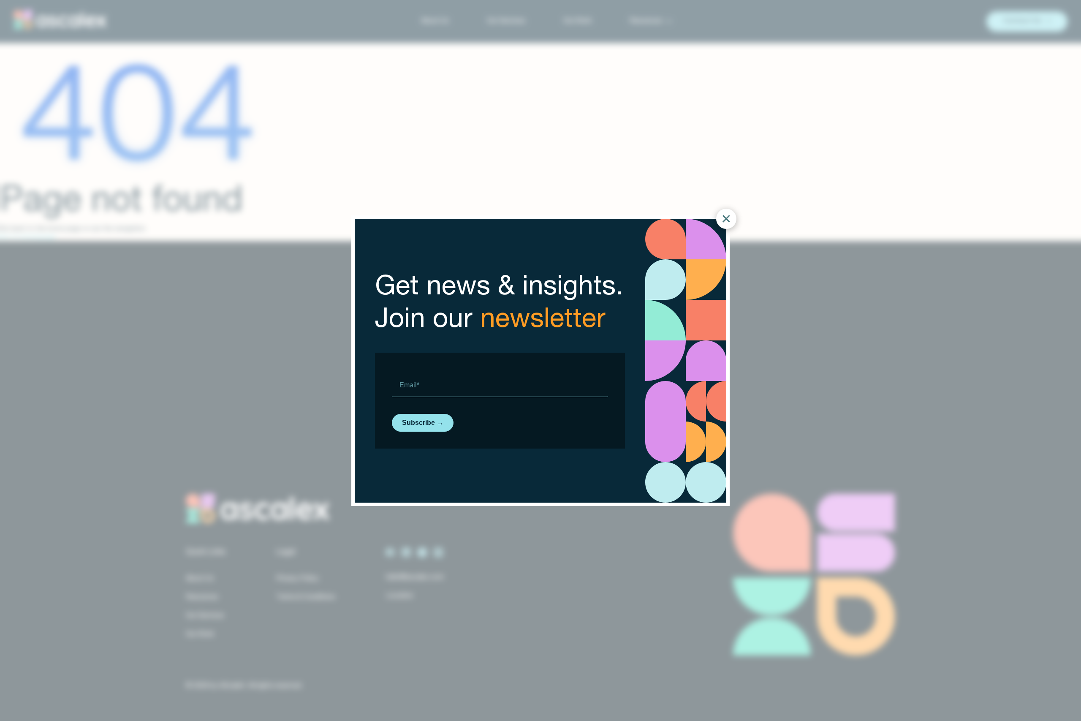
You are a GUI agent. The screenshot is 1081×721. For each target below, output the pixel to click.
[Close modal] (726, 219)
